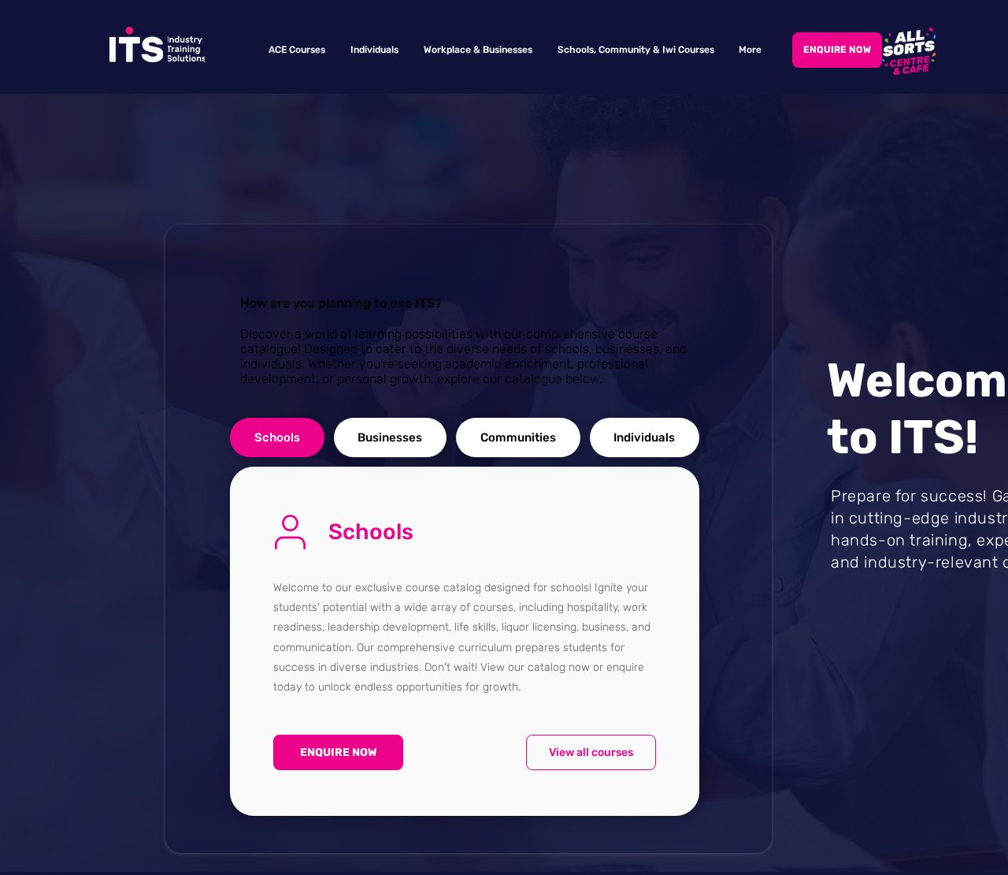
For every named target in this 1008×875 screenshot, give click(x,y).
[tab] (277, 437)
